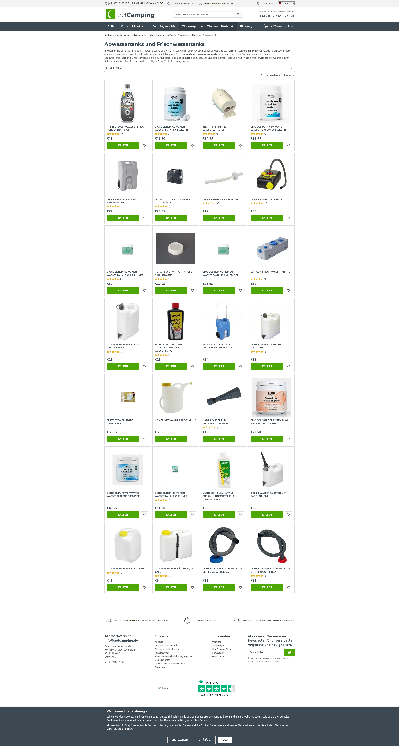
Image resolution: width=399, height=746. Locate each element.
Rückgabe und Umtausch (167, 649)
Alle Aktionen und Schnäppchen (170, 663)
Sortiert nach (268, 75)
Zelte (111, 26)
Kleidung (246, 26)
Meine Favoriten (162, 660)
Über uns (216, 642)
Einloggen (269, 3)
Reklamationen (162, 652)
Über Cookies (219, 656)
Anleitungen (218, 645)
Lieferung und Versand (166, 645)
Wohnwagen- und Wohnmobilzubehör (208, 26)
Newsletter (218, 652)
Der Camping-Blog (221, 649)
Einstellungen (180, 740)
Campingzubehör (164, 26)
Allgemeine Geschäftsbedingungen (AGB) (175, 656)
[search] (238, 14)
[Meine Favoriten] (258, 3)
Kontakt (159, 642)
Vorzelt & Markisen (133, 26)
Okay (225, 740)
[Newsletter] (289, 652)
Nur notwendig (205, 740)
